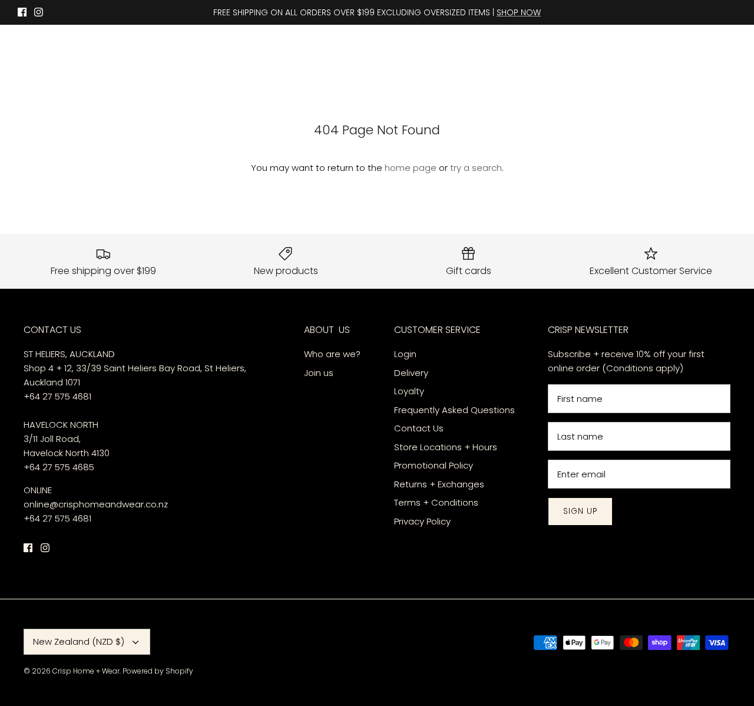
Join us (318, 373)
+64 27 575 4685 (59, 467)
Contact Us (419, 428)
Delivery (412, 373)
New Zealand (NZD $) (78, 641)
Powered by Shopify (158, 671)
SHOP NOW (519, 12)
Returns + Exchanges (439, 484)
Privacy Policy (422, 521)
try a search (476, 167)
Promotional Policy (433, 465)
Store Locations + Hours (445, 447)
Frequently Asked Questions (454, 410)
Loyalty (409, 391)
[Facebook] (22, 12)
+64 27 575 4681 (57, 396)
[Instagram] (38, 12)
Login (405, 354)
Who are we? (332, 354)
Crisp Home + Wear (86, 671)
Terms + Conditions (436, 502)
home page (410, 167)
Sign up (580, 511)
